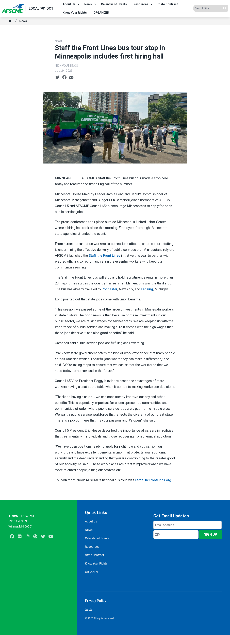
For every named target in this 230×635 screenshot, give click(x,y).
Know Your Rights (75, 12)
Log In (88, 609)
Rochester (109, 289)
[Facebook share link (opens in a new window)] (64, 77)
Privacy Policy (95, 601)
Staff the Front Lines (104, 255)
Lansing (147, 289)
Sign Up (210, 534)
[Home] (10, 21)
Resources (141, 4)
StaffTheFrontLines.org (153, 480)
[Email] (71, 77)
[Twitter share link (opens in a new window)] (57, 77)
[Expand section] (78, 4)
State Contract (167, 4)
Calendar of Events (114, 4)
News (88, 4)
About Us (69, 4)
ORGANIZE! (101, 12)
